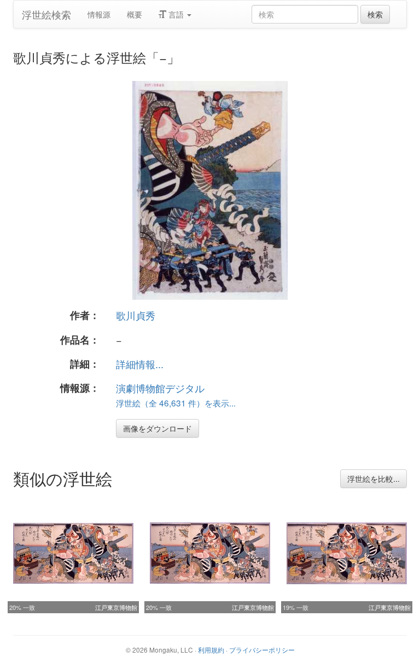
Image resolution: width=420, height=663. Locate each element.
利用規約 (211, 649)
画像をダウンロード (157, 428)
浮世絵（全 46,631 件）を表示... (176, 403)
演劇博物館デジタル (160, 388)
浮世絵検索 (46, 14)
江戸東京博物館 (116, 607)
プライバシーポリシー (262, 649)
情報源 (99, 14)
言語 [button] (176, 14)
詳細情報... (140, 364)
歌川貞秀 (135, 315)
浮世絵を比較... (373, 478)
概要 (134, 14)
